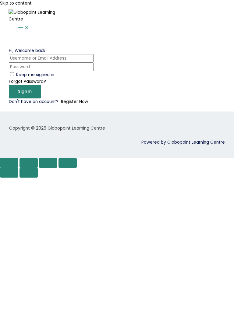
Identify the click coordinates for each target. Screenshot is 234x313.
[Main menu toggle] (24, 28)
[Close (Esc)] (67, 163)
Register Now (74, 102)
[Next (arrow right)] (29, 173)
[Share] (48, 163)
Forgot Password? (27, 81)
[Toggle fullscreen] (29, 163)
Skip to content (16, 3)
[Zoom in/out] (9, 163)
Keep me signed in (35, 75)
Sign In (25, 91)
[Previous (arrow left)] (9, 173)
